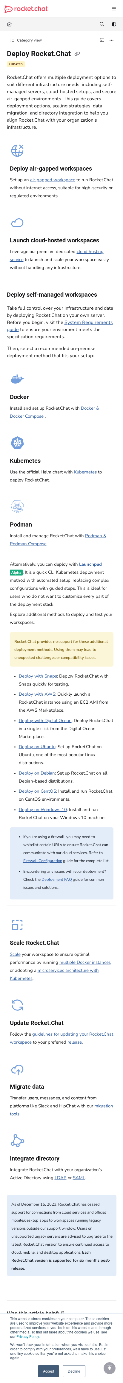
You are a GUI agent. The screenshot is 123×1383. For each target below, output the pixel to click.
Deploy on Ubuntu (37, 747)
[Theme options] (114, 24)
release (74, 1042)
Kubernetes (85, 472)
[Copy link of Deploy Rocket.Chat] (77, 54)
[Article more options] (111, 40)
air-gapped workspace (52, 180)
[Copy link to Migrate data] (53, 1087)
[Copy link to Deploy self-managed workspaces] (106, 295)
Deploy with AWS (37, 694)
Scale (15, 954)
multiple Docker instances (85, 962)
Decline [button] (74, 1371)
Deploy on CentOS (37, 791)
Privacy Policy (27, 1336)
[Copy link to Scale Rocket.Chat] (68, 943)
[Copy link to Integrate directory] (68, 1159)
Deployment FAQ (56, 879)
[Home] (25, 9)
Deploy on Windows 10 (43, 810)
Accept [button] (48, 1371)
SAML (79, 1178)
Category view (29, 40)
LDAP (61, 1178)
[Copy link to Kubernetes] (50, 461)
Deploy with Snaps (38, 676)
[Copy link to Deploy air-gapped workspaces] (101, 169)
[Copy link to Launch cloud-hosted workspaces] (108, 240)
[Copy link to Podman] (41, 525)
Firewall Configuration (42, 861)
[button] (110, 1368)
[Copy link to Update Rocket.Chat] (73, 1023)
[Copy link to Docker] (38, 397)
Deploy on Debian (37, 773)
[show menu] (114, 9)
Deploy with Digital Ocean (45, 721)
